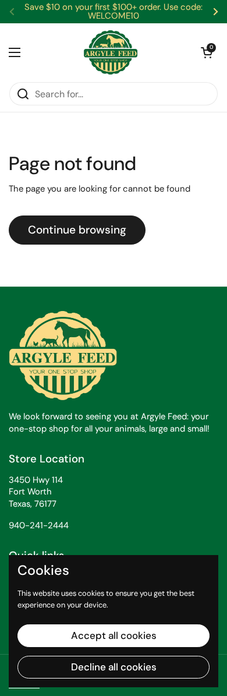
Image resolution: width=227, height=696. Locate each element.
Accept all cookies (114, 635)
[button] (206, 52)
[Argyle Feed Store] (110, 52)
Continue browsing (77, 229)
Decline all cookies (114, 666)
